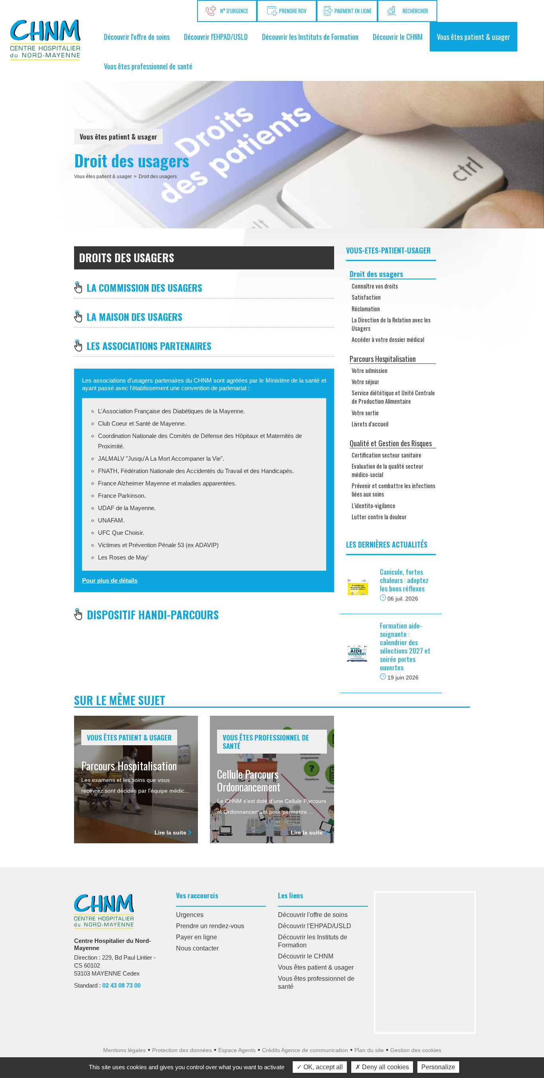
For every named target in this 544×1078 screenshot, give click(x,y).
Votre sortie (365, 412)
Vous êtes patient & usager (473, 36)
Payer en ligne (196, 937)
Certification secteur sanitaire (386, 455)
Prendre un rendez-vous (210, 926)
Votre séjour (365, 381)
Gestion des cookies (415, 1050)
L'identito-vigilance (373, 505)
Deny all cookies (384, 1067)
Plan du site (369, 1050)
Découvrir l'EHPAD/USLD (216, 36)
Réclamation (366, 308)
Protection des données (182, 1050)
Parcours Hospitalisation (383, 358)
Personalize (438, 1067)
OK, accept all (322, 1067)
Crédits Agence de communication (305, 1050)
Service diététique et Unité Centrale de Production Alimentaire (393, 397)
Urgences (190, 914)
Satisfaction (366, 297)
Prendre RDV (293, 11)
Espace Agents (237, 1050)
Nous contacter (197, 948)
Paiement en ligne (353, 11)
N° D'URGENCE (233, 11)
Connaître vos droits (375, 286)
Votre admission (369, 370)
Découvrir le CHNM (398, 36)
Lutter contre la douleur (379, 516)
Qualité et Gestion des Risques (391, 443)
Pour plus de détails (109, 580)
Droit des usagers (158, 176)
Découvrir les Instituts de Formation (310, 36)
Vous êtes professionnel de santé (148, 66)
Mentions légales (124, 1050)
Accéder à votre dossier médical (388, 339)
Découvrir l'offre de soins (137, 36)
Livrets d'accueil (370, 424)
